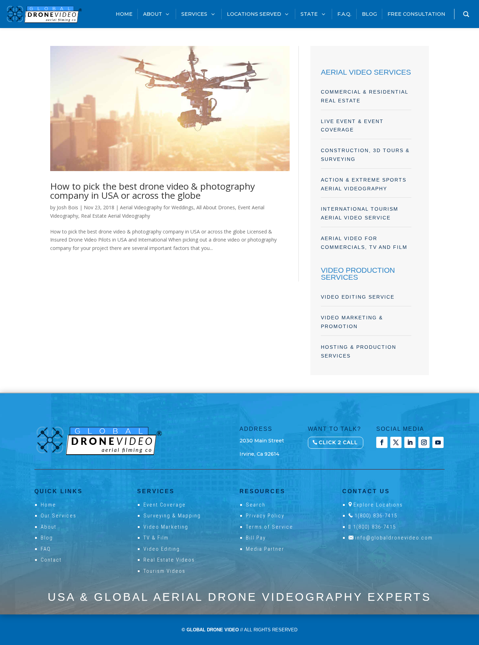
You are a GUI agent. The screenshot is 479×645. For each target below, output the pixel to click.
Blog (47, 538)
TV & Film (156, 538)
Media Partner (265, 549)
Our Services (58, 515)
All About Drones (215, 207)
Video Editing (161, 549)
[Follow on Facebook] (381, 442)
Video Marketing (165, 527)
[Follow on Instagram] (424, 442)
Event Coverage (164, 505)
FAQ (46, 549)
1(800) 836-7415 (376, 515)
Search (255, 505)
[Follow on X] (396, 442)
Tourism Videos (164, 571)
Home (48, 505)
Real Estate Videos (169, 560)
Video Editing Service (357, 297)
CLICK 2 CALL (338, 442)
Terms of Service (269, 527)
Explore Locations (378, 505)
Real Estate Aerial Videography (115, 215)
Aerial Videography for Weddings (157, 207)
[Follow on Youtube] (438, 442)
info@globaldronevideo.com (394, 538)
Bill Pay (256, 538)
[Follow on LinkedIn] (410, 442)
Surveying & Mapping (172, 515)
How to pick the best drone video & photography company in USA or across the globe (152, 191)
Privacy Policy (265, 515)
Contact (51, 560)
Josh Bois (67, 207)
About (48, 527)
